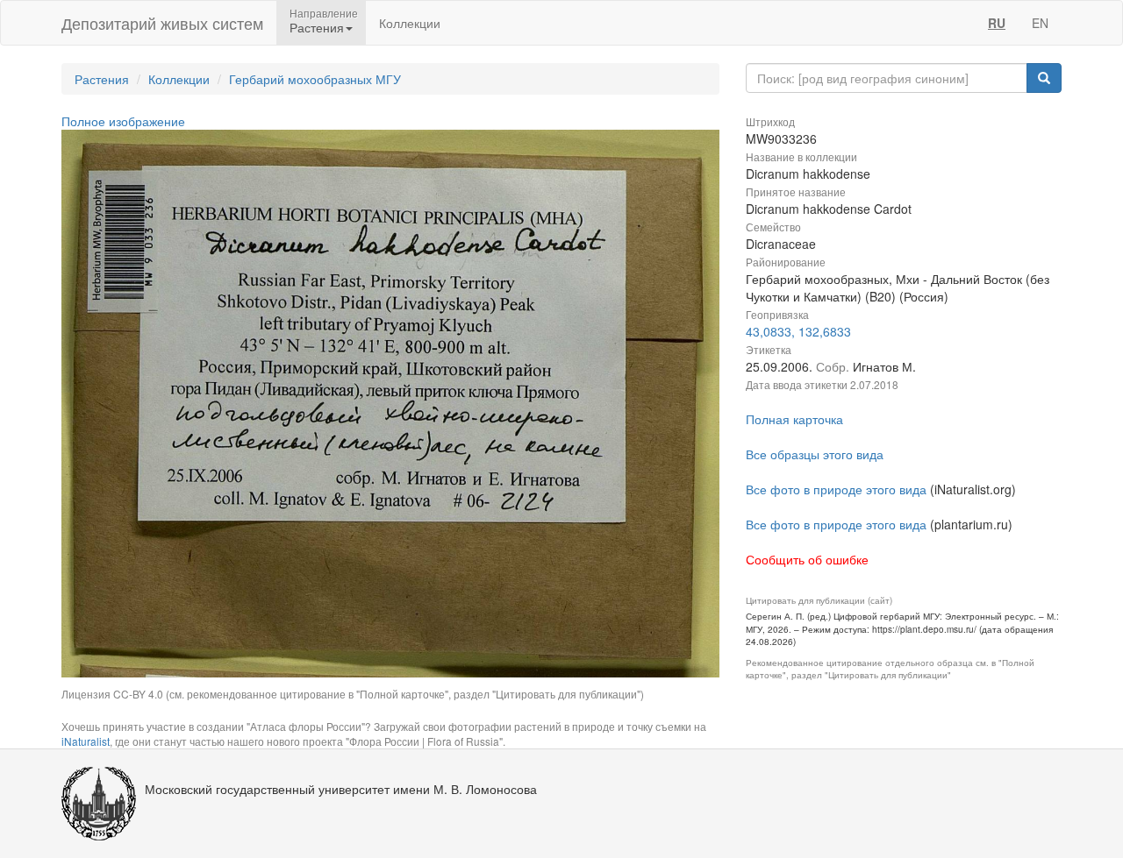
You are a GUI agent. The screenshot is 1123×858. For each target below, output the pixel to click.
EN (1040, 23)
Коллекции (409, 23)
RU (996, 23)
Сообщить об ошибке (807, 559)
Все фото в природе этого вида (836, 489)
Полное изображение (123, 121)
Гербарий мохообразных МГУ (315, 79)
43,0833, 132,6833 (798, 331)
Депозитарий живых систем (162, 22)
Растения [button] (317, 27)
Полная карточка (794, 419)
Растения (102, 79)
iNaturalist (85, 741)
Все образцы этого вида (814, 454)
